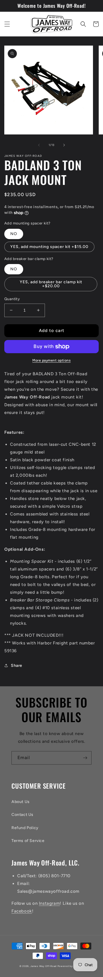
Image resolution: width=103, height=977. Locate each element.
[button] (7, 24)
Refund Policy (25, 827)
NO (13, 233)
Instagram (49, 903)
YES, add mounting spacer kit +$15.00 (49, 246)
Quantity (12, 299)
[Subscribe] (85, 758)
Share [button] (16, 665)
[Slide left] (39, 145)
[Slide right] (64, 145)
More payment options (51, 360)
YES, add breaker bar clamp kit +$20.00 (51, 284)
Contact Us (22, 814)
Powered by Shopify (71, 966)
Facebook (21, 911)
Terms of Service (28, 840)
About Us (20, 801)
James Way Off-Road (43, 966)
